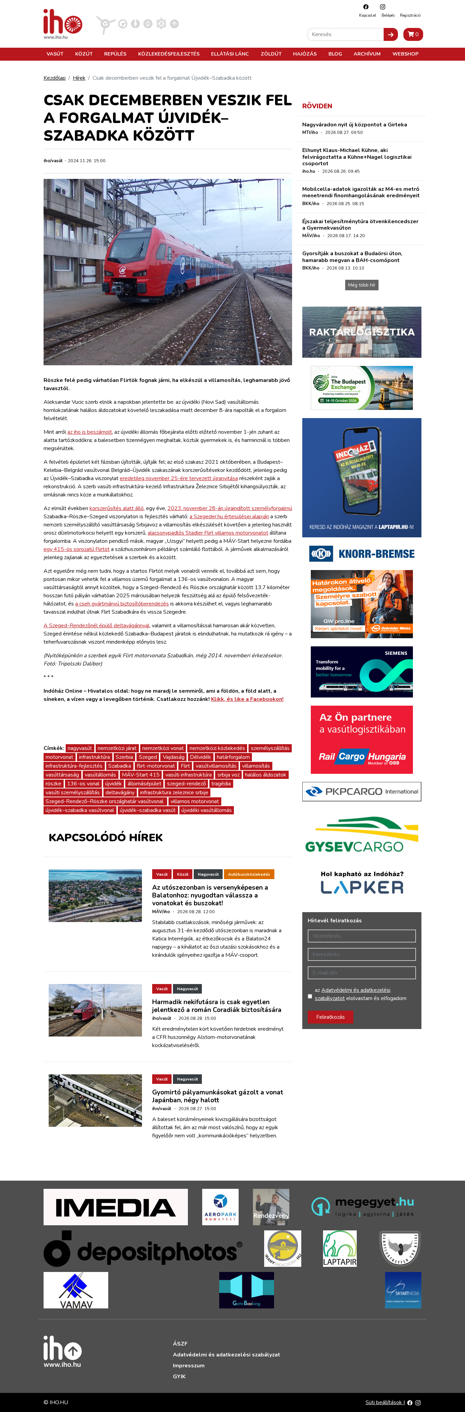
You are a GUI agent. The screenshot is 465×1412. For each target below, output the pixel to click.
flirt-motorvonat (156, 766)
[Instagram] (381, 6)
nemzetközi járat (117, 748)
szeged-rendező (186, 783)
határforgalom (233, 757)
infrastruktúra (94, 757)
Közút (84, 53)
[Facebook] (364, 6)
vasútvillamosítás (216, 766)
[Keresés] (391, 34)
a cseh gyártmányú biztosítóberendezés (122, 604)
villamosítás (256, 766)
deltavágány (120, 792)
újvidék (113, 783)
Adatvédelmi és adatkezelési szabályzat (226, 1355)
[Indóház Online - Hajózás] (161, 23)
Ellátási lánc (230, 53)
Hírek (79, 78)
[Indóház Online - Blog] (135, 23)
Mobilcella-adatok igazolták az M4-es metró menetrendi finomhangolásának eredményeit (361, 192)
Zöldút (271, 53)
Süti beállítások (384, 1402)
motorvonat (59, 757)
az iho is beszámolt (89, 432)
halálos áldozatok (265, 775)
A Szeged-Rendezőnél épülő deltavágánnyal (96, 625)
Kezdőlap (55, 78)
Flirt (185, 766)
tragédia (221, 783)
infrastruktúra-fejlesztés (74, 766)
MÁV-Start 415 (141, 775)
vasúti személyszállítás (73, 792)
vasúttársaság (62, 775)
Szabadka (119, 766)
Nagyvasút (208, 874)
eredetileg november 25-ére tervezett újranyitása (179, 478)
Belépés (388, 15)
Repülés (115, 53)
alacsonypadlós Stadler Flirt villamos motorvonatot (208, 533)
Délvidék (200, 757)
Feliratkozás (330, 1017)
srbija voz (229, 775)
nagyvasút (80, 748)
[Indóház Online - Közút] (122, 23)
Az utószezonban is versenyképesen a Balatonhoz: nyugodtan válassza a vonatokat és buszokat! (210, 895)
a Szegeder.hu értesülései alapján (229, 516)
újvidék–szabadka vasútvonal (80, 810)
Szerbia (124, 757)
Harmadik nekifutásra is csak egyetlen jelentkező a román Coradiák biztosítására (217, 1006)
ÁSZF (180, 1344)
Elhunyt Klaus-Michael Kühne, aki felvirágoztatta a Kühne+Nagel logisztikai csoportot (357, 157)
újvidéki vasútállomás (206, 810)
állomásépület (144, 783)
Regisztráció (410, 15)
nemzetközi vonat (163, 748)
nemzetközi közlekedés (217, 748)
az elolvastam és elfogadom (360, 994)
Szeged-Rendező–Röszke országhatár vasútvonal (105, 801)
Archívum (367, 53)
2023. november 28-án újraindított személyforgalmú (229, 508)
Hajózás (305, 53)
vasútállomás (100, 775)
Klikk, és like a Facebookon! (247, 699)
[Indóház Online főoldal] (174, 23)
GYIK (179, 1376)
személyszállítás (270, 748)
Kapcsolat (367, 15)
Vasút (55, 53)
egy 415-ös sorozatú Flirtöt (77, 549)
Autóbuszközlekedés (249, 874)
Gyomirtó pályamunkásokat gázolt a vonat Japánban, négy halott (217, 1096)
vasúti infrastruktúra (188, 775)
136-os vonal (83, 783)
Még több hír (361, 285)
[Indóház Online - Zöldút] (148, 23)
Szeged (148, 757)
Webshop (405, 53)
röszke (53, 783)
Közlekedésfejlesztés (168, 53)
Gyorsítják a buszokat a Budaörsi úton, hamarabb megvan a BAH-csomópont (352, 257)
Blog (335, 53)
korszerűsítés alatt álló (117, 508)
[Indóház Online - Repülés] (106, 23)
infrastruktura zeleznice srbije (174, 792)
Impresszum (189, 1365)
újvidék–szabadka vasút (148, 810)
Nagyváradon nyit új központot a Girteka (354, 124)
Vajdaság (174, 757)
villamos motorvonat (195, 801)
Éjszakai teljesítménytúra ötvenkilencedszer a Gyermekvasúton (360, 225)
